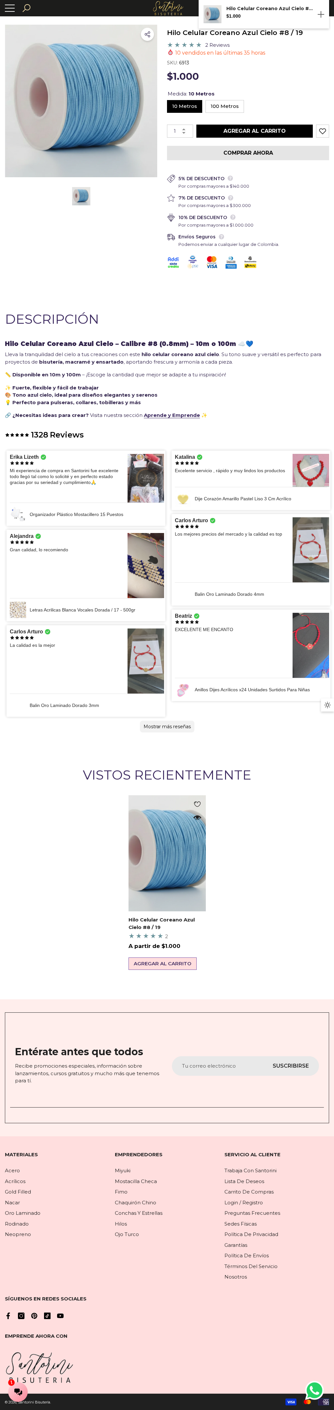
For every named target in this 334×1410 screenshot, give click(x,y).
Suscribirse (291, 1066)
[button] (26, 8)
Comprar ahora (248, 153)
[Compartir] (147, 34)
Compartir (147, 34)
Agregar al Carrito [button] (162, 963)
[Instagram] (21, 1316)
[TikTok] (47, 1316)
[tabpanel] (167, 882)
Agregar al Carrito (254, 131)
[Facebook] (8, 1316)
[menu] (10, 8)
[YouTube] (60, 1316)
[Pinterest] (34, 1316)
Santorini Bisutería (34, 1402)
